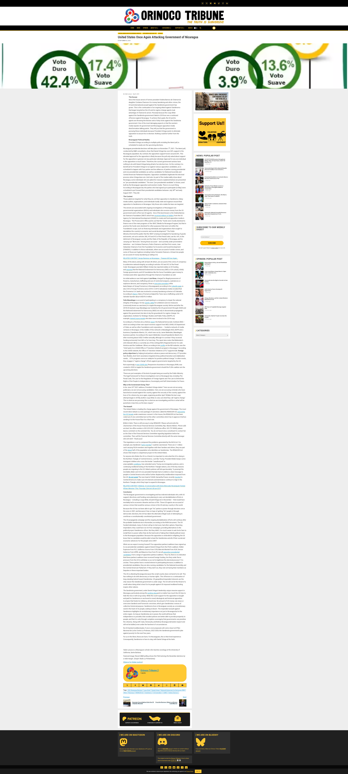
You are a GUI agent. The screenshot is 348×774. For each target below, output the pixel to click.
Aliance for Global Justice (133, 662)
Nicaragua (131, 692)
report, (152, 322)
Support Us (179, 28)
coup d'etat (147, 690)
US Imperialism (157, 692)
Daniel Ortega (156, 690)
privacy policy (214, 248)
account (130, 751)
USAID (165, 692)
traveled (178, 477)
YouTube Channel (211, 28)
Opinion (145, 28)
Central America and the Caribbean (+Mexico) (130, 33)
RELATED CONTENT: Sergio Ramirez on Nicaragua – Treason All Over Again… (150, 258)
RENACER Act (140, 692)
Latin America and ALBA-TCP (149, 33)
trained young (135, 318)
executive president (161, 284)
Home (132, 28)
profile (162, 345)
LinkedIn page (176, 286)
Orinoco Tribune (175, 758)
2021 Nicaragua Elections (135, 690)
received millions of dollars (164, 216)
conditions (137, 464)
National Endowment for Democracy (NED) (173, 690)
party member (146, 445)
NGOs (125, 692)
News (138, 28)
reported (129, 270)
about (130, 450)
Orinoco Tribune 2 (149, 670)
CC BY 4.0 (173, 760)
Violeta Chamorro (173, 692)
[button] (200, 28)
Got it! (198, 771)
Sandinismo (148, 692)
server (167, 749)
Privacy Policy (189, 771)
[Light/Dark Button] (195, 28)
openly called (149, 303)
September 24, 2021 (125, 40)
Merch (190, 28)
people (142, 318)
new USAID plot (141, 365)
